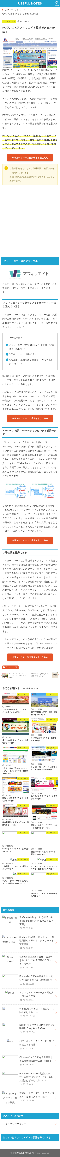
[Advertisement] (30, 220)
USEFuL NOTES (30, 3)
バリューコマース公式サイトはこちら (30, 158)
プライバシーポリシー (14, 1123)
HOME (6, 10)
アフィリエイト (17, 10)
